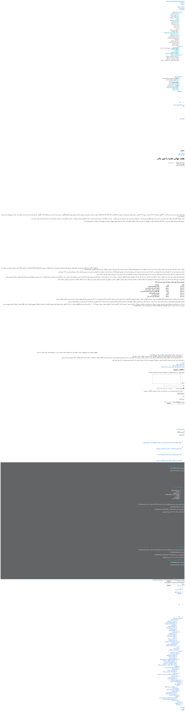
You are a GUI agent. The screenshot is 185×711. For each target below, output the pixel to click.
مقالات (177, 495)
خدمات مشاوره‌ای (174, 653)
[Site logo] (177, 74)
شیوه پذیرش (176, 673)
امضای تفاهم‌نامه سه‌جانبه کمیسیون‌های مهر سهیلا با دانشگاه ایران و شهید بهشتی (162, 442)
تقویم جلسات (175, 43)
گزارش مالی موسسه (170, 645)
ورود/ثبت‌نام (179, 704)
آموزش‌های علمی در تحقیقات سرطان (170, 60)
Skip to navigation (170, 1)
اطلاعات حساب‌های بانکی (172, 87)
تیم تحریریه (171, 162)
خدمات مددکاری (175, 52)
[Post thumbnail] (179, 441)
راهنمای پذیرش (175, 498)
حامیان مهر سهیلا (174, 29)
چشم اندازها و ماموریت (173, 38)
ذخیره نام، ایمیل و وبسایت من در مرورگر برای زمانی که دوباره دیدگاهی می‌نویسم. (163, 391)
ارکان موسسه (175, 631)
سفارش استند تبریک (174, 82)
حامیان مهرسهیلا (172, 638)
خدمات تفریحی (175, 675)
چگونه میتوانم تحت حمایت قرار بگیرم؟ (169, 48)
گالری (177, 18)
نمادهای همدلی (175, 690)
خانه (183, 153)
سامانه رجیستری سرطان (172, 57)
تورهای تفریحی (172, 677)
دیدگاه (182, 383)
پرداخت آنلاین (175, 88)
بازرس (177, 28)
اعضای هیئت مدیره (171, 636)
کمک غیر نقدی (175, 700)
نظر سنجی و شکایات (174, 649)
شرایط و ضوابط (175, 40)
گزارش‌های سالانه (174, 14)
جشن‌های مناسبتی (171, 678)
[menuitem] (180, 102)
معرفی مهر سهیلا (174, 35)
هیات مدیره (176, 27)
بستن (183, 396)
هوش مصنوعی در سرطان (172, 59)
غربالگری (176, 50)
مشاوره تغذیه (172, 657)
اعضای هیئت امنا (172, 634)
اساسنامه (176, 39)
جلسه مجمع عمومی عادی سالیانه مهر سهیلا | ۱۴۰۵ (169, 454)
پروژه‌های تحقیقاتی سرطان (172, 56)
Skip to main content (179, 1)
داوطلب (177, 696)
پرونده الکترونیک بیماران (178, 104)
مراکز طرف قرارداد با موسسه (171, 32)
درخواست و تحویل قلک (173, 85)
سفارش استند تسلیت (173, 84)
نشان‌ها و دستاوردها (174, 42)
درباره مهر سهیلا (175, 490)
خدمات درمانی (175, 668)
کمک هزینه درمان (171, 670)
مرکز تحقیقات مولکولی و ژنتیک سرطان (169, 659)
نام (183, 385)
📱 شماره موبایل (180, 388)
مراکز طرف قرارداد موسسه (172, 641)
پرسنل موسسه (175, 31)
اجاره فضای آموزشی (174, 695)
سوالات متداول (175, 45)
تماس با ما (176, 648)
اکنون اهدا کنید (181, 471)
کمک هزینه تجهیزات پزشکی (169, 671)
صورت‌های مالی (175, 16)
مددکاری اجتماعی (174, 652)
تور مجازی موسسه (174, 17)
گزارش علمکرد (175, 642)
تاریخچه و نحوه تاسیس (173, 36)
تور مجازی (181, 2)
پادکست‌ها (177, 497)
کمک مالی (182, 9)
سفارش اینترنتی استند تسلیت (172, 494)
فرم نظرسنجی (175, 21)
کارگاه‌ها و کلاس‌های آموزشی (172, 53)
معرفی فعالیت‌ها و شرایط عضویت (170, 78)
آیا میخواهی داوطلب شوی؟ (172, 79)
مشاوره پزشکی (175, 49)
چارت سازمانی (175, 24)
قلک (178, 685)
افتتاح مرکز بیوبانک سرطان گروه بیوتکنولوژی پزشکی (169, 460)
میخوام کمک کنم (180, 429)
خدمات (177, 491)
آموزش (181, 153)
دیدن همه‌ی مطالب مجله (178, 365)
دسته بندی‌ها (181, 402)
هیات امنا (176, 25)
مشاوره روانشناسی (171, 655)
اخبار (179, 154)
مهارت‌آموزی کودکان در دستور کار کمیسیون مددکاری (169, 448)
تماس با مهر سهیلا (174, 20)
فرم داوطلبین (176, 493)
